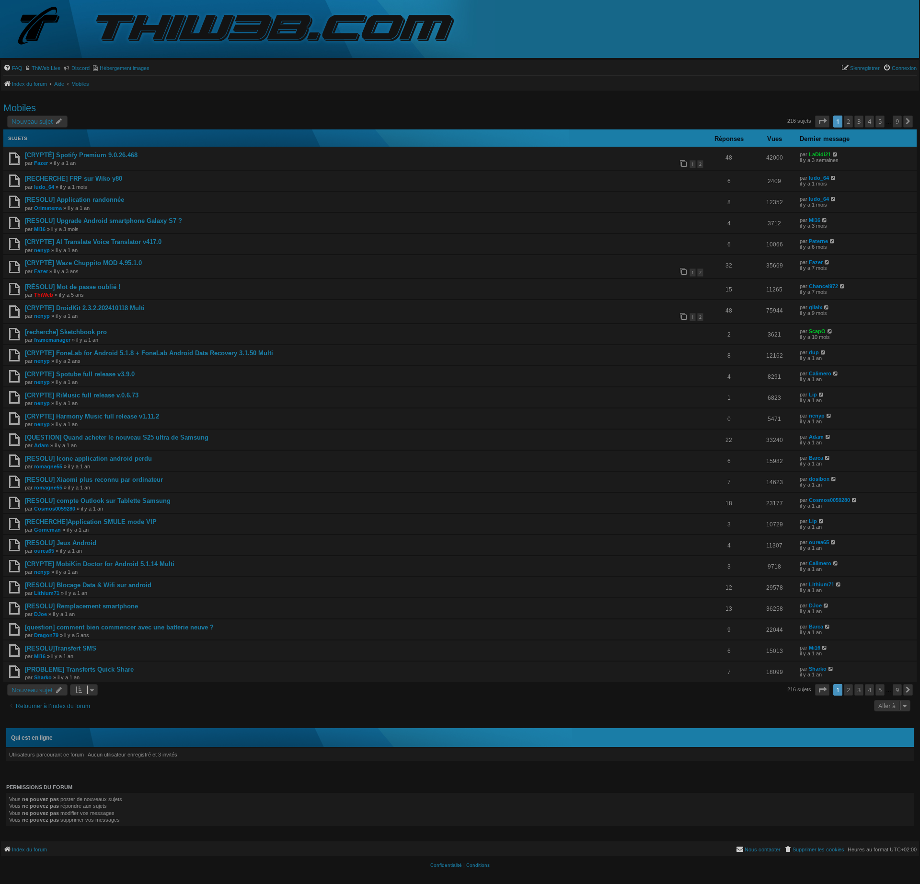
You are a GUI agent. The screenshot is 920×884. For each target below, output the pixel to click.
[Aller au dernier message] (835, 154)
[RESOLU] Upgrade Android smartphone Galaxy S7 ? (103, 220)
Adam (41, 445)
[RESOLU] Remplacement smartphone (81, 606)
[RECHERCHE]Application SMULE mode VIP (91, 521)
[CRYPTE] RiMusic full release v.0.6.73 (81, 395)
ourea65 (44, 551)
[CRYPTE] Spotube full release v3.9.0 (80, 374)
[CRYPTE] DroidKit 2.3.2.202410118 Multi (85, 308)
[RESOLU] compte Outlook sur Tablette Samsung (98, 500)
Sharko (43, 677)
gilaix (815, 307)
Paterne (818, 241)
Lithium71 (46, 593)
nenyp (42, 250)
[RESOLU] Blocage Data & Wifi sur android (88, 585)
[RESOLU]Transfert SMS (60, 648)
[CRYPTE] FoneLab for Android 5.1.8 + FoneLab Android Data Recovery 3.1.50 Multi (149, 353)
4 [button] (869, 121)
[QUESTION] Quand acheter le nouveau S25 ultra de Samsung (116, 437)
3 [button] (859, 121)
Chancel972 (823, 286)
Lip (813, 394)
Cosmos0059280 (54, 509)
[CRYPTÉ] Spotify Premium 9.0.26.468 (81, 155)
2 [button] (848, 121)
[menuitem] (13, 68)
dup (814, 352)
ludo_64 (44, 187)
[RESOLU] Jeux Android (60, 543)
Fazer (41, 163)
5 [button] (880, 121)
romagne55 (48, 466)
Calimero (820, 373)
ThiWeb (43, 295)
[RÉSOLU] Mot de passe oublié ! (72, 287)
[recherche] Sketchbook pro (66, 332)
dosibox (819, 479)
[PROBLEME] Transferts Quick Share (79, 669)
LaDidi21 (820, 154)
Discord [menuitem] (80, 68)
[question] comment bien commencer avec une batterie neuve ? (119, 627)
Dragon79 (46, 635)
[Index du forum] (46, 26)
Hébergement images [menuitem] (125, 68)
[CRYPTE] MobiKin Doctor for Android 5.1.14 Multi (99, 564)
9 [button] (897, 121)
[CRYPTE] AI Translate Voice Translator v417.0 (93, 241)
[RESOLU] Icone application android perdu (88, 458)
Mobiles (19, 108)
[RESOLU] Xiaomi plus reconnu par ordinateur (94, 479)
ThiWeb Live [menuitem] (46, 68)
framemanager (52, 340)
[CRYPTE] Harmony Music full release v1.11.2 (92, 416)
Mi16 (40, 229)
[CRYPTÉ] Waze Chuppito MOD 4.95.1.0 (83, 263)
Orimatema (48, 208)
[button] (822, 121)
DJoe (40, 614)
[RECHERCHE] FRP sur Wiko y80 (73, 178)
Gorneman (47, 530)
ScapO (817, 331)
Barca (816, 458)
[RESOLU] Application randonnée (74, 199)
